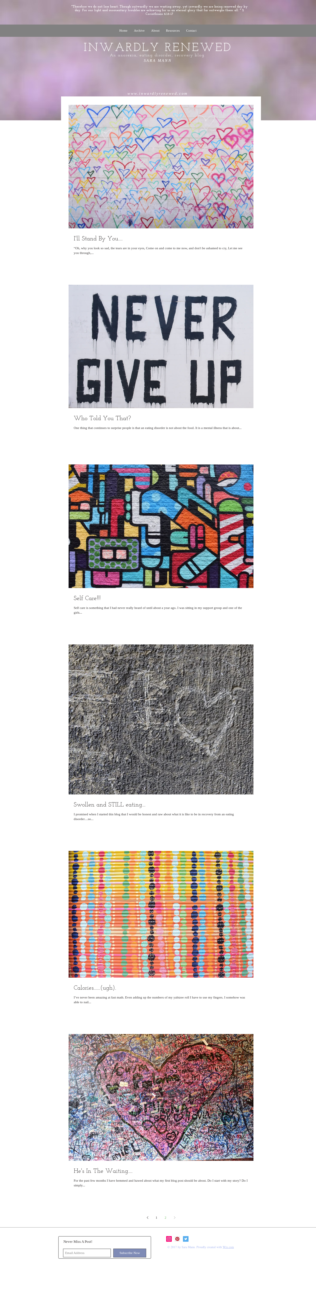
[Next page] (174, 1217)
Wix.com (228, 1247)
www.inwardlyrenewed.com (157, 93)
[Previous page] (147, 1217)
